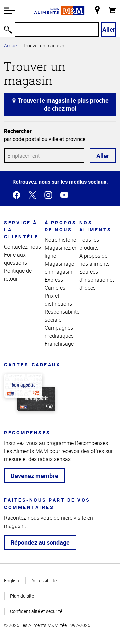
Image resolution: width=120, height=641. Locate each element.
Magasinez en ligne (61, 251)
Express (54, 279)
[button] (9, 10)
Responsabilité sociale (62, 315)
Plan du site (22, 596)
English (11, 580)
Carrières (55, 287)
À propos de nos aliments (94, 259)
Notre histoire (60, 239)
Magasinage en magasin (59, 267)
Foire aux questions (15, 258)
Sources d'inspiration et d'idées (96, 279)
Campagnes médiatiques (59, 331)
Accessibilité (44, 580)
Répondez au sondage (40, 542)
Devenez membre (34, 476)
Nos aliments (95, 226)
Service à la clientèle (21, 229)
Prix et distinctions (58, 299)
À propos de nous (61, 226)
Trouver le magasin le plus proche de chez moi (63, 104)
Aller (108, 29)
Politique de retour (18, 274)
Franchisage (59, 343)
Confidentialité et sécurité (36, 611)
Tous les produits (89, 243)
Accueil (11, 45)
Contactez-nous (22, 246)
